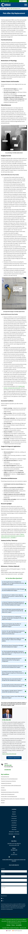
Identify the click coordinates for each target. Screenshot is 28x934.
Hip (6, 8)
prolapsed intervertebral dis (14, 388)
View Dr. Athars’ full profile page (9, 754)
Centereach (14, 818)
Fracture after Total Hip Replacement (9, 796)
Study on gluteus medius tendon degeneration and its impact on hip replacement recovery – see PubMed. (13, 536)
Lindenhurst (14, 825)
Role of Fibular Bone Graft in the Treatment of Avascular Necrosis (13, 799)
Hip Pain (2, 787)
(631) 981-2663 (8, 765)
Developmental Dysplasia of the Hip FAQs (10, 792)
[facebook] (14, 837)
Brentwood (14, 816)
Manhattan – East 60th (14, 831)
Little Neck (14, 823)
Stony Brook (14, 820)
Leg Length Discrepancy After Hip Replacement (11, 785)
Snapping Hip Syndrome (6, 783)
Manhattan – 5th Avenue (14, 834)
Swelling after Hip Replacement (7, 794)
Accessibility (19, 925)
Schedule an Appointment (14, 757)
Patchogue (14, 827)
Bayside (14, 812)
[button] (14, 583)
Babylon (14, 814)
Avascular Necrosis (5, 776)
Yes (2, 898)
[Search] (26, 1)
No (2, 900)
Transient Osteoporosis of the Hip (8, 781)
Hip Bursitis (3, 790)
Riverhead (14, 829)
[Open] (25, 5)
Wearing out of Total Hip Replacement (9, 779)
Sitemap (8, 925)
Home (2, 8)
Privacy (13, 925)
